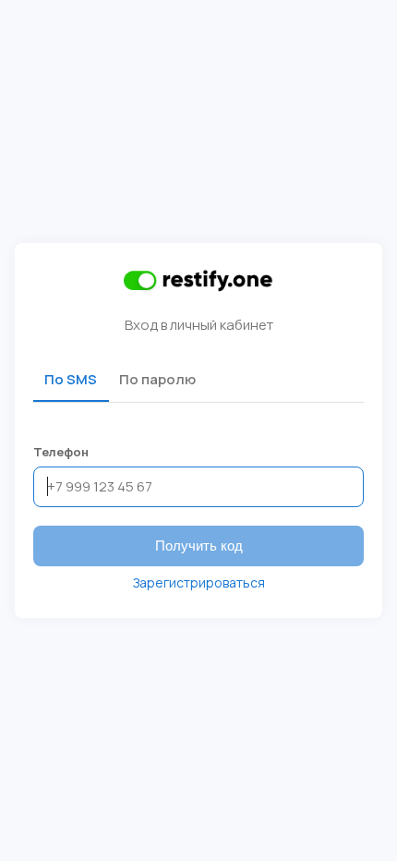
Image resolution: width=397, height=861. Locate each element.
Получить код (199, 545)
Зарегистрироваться (199, 582)
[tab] (70, 380)
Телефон (61, 451)
